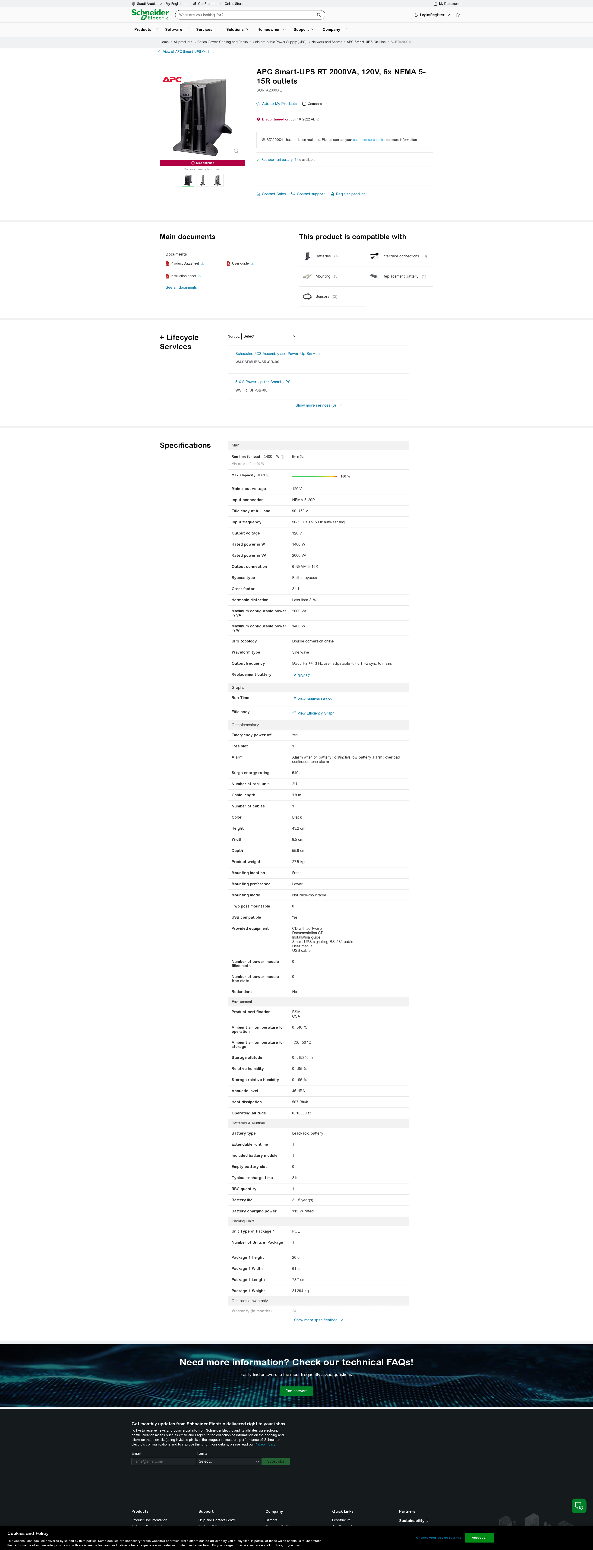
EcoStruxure (341, 1520)
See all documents (181, 287)
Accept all (479, 1537)
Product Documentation (149, 1520)
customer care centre (369, 140)
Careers (271, 1520)
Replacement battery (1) (280, 159)
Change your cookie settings (438, 1537)
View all (188, 52)
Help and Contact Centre (217, 1520)
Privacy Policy (265, 1444)
